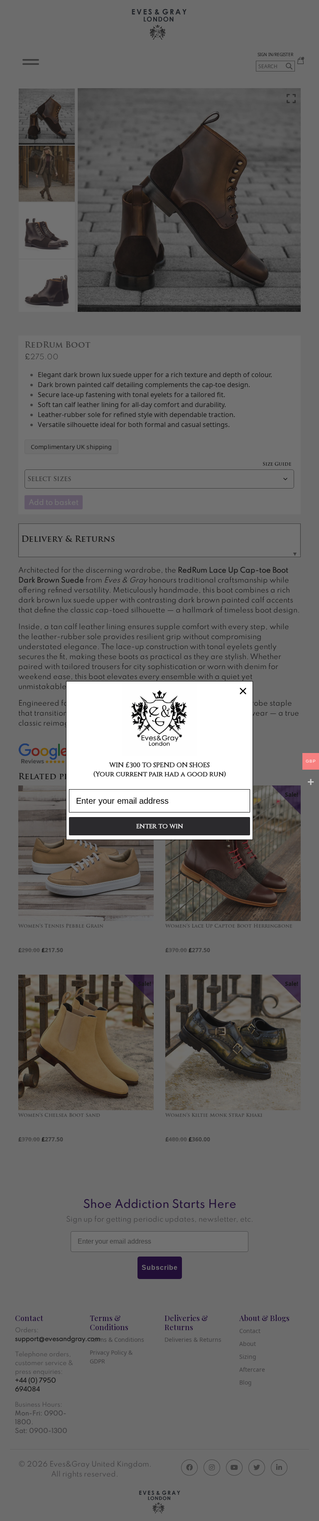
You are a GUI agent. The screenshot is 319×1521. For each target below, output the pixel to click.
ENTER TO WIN (159, 826)
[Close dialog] (243, 691)
